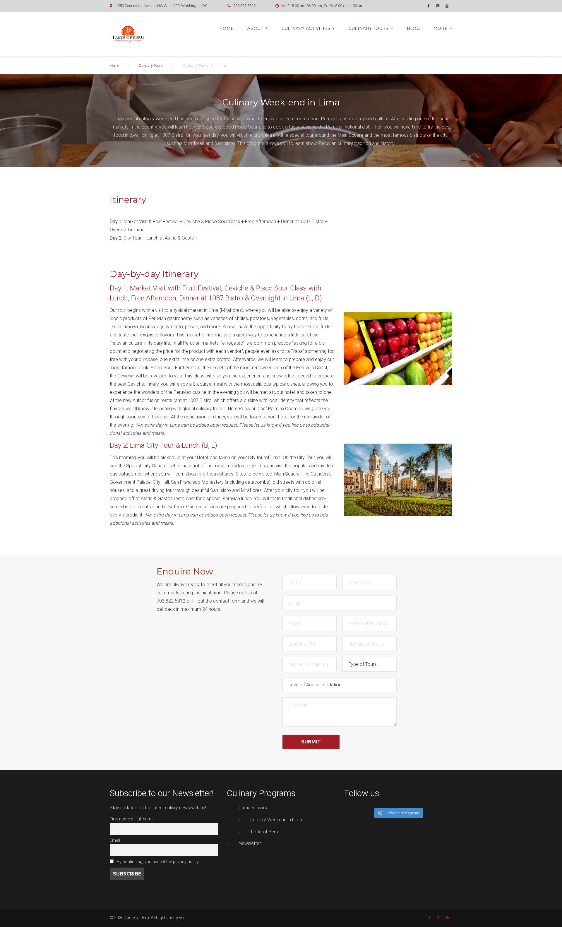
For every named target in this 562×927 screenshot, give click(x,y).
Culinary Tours (368, 28)
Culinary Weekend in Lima (276, 819)
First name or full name (131, 819)
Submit (311, 742)
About (255, 28)
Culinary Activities (306, 28)
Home (226, 28)
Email (115, 840)
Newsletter (250, 843)
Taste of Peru (264, 831)
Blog (413, 28)
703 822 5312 (244, 6)
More (441, 28)
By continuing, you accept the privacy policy (157, 861)
